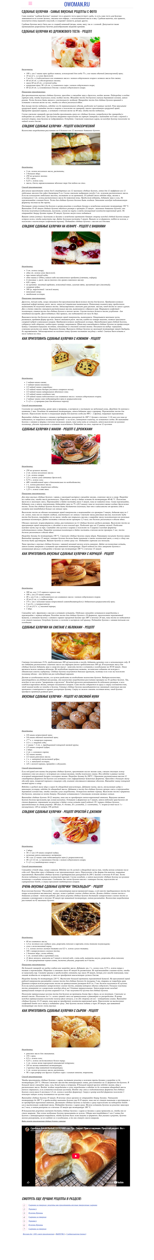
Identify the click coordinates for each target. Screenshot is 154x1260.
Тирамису (33, 1209)
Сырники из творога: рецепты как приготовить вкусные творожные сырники (63, 1205)
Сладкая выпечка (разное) (76, 1234)
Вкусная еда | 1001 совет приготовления (38, 1234)
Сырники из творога (37, 1217)
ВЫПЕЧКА (60, 1234)
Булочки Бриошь (36, 1213)
